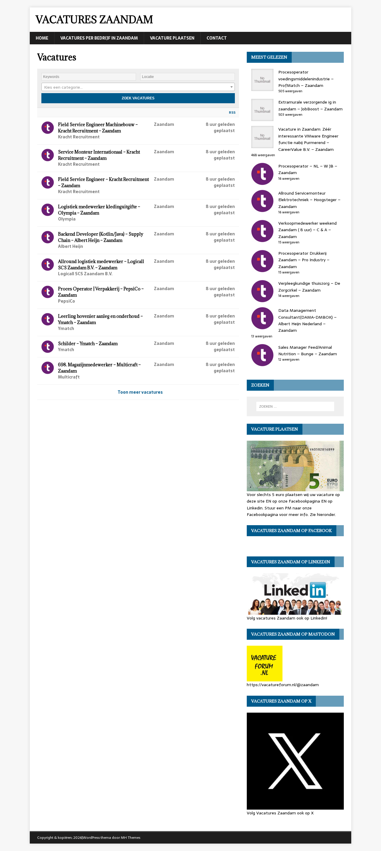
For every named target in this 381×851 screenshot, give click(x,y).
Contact (217, 38)
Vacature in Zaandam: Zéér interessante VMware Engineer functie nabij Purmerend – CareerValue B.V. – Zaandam (308, 139)
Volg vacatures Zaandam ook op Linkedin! (287, 618)
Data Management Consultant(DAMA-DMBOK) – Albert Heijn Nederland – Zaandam (307, 320)
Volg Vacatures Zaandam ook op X (280, 813)
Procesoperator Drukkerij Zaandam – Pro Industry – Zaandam (304, 260)
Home (42, 38)
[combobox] (138, 87)
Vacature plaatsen (172, 38)
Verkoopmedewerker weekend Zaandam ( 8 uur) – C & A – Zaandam (307, 230)
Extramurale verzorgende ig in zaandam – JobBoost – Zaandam (310, 105)
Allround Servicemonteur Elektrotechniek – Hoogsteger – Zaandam (309, 200)
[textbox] (138, 87)
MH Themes (130, 838)
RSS (232, 112)
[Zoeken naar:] (295, 406)
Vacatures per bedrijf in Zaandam (99, 38)
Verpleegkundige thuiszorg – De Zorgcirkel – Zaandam (309, 286)
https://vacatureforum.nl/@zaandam (283, 684)
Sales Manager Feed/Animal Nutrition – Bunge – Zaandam (307, 350)
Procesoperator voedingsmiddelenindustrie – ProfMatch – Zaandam (306, 79)
